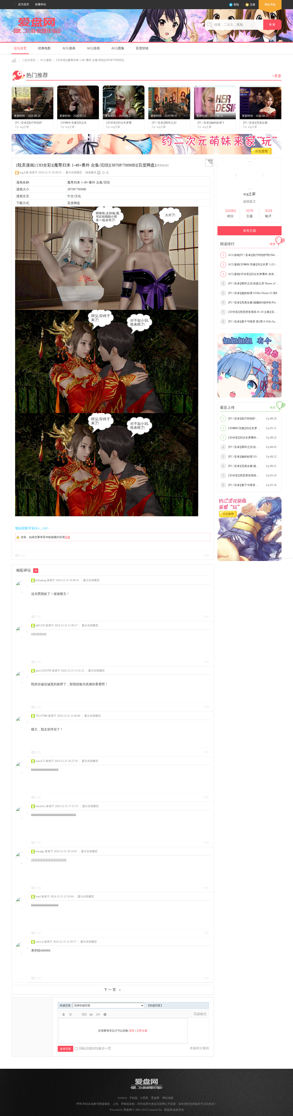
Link (84, 1014)
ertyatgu (39, 851)
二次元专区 (28, 60)
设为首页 (23, 4)
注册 (252, 4)
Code (98, 1014)
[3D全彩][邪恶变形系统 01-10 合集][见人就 (250, 312)
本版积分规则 (199, 1048)
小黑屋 (144, 1097)
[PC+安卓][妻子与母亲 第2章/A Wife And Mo (250, 321)
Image (77, 1014)
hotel (38, 896)
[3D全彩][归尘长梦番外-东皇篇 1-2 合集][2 (250, 437)
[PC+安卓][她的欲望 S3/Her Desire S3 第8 (249, 293)
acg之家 (24, 172)
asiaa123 (40, 761)
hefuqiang (40, 580)
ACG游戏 (93, 48)
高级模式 (200, 1014)
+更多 (277, 76)
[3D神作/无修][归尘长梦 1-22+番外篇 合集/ (250, 428)
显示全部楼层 (73, 172)
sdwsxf (39, 941)
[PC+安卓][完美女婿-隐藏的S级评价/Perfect (250, 302)
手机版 (133, 1097)
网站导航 (270, 4)
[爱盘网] (36, 33)
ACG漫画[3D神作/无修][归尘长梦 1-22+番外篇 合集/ (250, 264)
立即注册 (141, 1030)
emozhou (40, 806)
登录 (132, 1030)
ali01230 (40, 625)
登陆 (236, 4)
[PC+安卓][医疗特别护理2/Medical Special (249, 418)
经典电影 (44, 48)
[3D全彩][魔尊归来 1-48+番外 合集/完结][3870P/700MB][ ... (91, 60)
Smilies (105, 1014)
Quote (91, 1014)
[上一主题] (103, 172)
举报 (206, 555)
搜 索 (272, 24)
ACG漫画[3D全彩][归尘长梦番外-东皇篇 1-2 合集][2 (250, 274)
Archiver (122, 1097)
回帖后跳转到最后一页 (95, 1048)
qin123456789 (43, 670)
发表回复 (65, 1048)
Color (70, 1014)
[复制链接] (162, 165)
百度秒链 (142, 48)
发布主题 (249, 230)
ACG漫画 (68, 48)
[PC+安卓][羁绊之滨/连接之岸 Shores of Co (250, 283)
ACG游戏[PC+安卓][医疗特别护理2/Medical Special (250, 255)
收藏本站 (40, 4)
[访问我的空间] (249, 188)
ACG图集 (117, 48)
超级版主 (249, 201)
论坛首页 (20, 48)
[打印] (99, 172)
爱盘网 (14, 60)
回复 (67, 537)
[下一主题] (107, 172)
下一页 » (113, 989)
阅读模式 (90, 172)
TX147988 (41, 715)
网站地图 (167, 1097)
